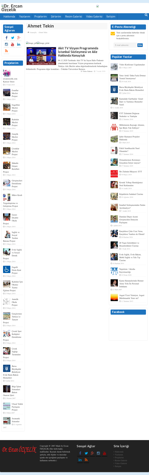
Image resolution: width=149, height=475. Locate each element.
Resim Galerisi (73, 16)
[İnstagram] (6, 44)
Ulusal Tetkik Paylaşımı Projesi (17, 407)
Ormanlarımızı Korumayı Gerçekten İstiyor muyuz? (129, 161)
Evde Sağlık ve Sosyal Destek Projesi (12, 254)
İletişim (111, 16)
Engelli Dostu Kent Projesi (16, 270)
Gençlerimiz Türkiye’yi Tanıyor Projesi (12, 318)
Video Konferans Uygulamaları (132, 64)
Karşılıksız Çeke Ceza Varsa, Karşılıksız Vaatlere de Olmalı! (132, 232)
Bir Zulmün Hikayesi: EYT (130, 171)
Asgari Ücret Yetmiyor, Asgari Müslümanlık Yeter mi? (131, 296)
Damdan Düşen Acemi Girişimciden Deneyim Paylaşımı (128, 219)
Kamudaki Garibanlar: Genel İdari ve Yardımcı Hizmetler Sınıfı (131, 101)
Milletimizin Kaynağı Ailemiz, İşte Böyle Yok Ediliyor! (132, 126)
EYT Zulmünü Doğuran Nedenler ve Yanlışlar (129, 115)
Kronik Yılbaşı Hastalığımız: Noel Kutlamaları (131, 184)
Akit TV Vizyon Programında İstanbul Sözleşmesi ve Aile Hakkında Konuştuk (78, 52)
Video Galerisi (94, 16)
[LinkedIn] (18, 44)
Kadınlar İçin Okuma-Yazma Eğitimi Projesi (13, 286)
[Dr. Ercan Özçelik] (19, 8)
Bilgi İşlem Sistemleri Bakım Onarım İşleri (12, 391)
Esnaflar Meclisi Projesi (15, 93)
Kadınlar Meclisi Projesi (15, 122)
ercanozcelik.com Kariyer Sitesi (10, 80)
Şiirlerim (56, 16)
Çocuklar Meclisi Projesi (15, 151)
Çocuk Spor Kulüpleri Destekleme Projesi (12, 335)
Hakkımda (9, 16)
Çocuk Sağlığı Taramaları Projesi (12, 353)
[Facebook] (6, 38)
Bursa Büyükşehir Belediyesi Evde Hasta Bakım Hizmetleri (12, 372)
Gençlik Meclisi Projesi (15, 137)
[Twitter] (12, 38)
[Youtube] (12, 44)
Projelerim (40, 16)
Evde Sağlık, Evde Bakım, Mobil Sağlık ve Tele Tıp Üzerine (130, 257)
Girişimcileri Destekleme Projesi (17, 183)
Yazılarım (24, 16)
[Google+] (18, 38)
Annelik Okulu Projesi (15, 302)
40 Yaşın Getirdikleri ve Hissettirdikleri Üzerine (129, 244)
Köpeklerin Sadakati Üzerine (131, 194)
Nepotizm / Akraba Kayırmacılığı (127, 270)
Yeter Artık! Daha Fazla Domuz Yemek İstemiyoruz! (132, 77)
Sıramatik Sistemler (16, 420)
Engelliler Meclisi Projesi (16, 107)
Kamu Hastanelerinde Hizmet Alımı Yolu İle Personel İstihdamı (131, 283)
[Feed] (6, 51)
